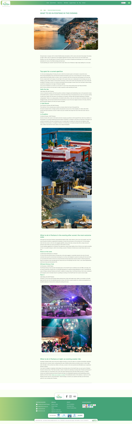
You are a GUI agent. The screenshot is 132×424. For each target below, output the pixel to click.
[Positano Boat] (59, 416)
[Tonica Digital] (94, 420)
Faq (77, 2)
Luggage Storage (72, 2)
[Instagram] (70, 396)
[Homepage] (60, 396)
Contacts (83, 2)
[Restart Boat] (74, 416)
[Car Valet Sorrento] (80, 415)
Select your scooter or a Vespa (58, 374)
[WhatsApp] (129, 3)
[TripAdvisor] (74, 396)
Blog (80, 2)
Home (48, 2)
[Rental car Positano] (64, 415)
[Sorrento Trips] (69, 416)
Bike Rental (66, 2)
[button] (123, 3)
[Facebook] (66, 396)
